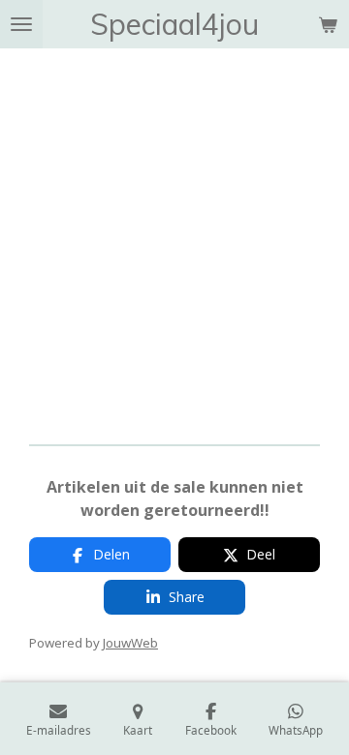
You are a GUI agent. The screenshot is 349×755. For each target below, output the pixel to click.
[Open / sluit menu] (21, 24)
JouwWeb (130, 642)
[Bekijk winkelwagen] (327, 24)
